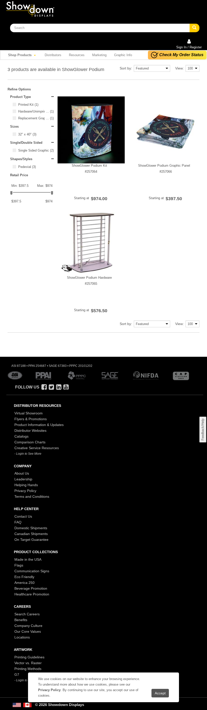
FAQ (17, 522)
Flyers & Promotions (30, 419)
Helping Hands (26, 485)
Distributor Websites (30, 431)
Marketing (99, 55)
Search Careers (27, 614)
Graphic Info (123, 55)
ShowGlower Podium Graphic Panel (164, 165)
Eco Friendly (24, 577)
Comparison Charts (29, 442)
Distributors (53, 55)
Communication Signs (31, 571)
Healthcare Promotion (31, 594)
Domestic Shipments (30, 528)
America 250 (24, 583)
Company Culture (28, 626)
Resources (77, 55)
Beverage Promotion (30, 588)
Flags (18, 565)
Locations (22, 637)
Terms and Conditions (31, 496)
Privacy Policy (25, 491)
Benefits (20, 620)
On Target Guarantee (31, 540)
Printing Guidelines (29, 657)
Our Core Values (27, 631)
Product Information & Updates (39, 425)
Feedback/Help (202, 430)
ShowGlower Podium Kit (89, 165)
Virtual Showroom (28, 413)
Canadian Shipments (31, 534)
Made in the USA (27, 559)
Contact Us (23, 516)
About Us (21, 473)
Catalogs (21, 436)
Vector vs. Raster (28, 663)
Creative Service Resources (36, 448)
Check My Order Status (181, 55)
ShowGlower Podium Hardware (89, 277)
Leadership (23, 479)
